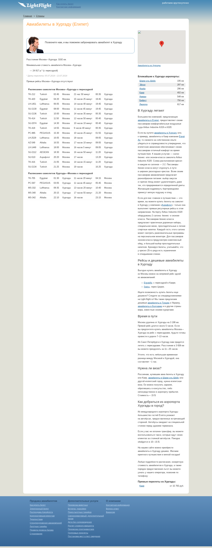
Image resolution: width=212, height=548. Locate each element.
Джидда (143, 104)
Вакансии (110, 512)
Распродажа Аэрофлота (41, 512)
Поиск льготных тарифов (79, 512)
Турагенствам (36, 519)
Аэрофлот (167, 205)
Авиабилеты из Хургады (149, 65)
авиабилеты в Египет (148, 120)
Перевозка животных (78, 505)
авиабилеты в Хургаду (165, 133)
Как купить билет (65, 4)
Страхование (36, 534)
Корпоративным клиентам (42, 516)
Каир (141, 92)
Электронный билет (39, 509)
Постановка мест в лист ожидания (84, 536)
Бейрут (143, 100)
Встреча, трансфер (77, 509)
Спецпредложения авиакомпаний (46, 523)
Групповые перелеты (78, 533)
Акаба (142, 88)
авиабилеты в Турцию (158, 303)
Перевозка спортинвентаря (81, 529)
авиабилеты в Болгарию (150, 306)
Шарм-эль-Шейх (147, 81)
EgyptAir (148, 283)
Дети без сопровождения (80, 522)
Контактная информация (68, 7)
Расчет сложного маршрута (81, 526)
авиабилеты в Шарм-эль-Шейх (163, 378)
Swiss (147, 287)
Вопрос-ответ (112, 509)
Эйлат (142, 84)
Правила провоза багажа (41, 530)
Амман (142, 96)
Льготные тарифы (38, 526)
